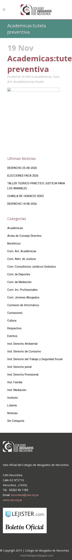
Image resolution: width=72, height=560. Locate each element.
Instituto (12, 397)
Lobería (12, 405)
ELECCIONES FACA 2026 (22, 175)
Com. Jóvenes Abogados (23, 297)
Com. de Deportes (18, 274)
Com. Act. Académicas (21, 251)
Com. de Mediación (19, 282)
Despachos (14, 328)
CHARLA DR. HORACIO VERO (25, 196)
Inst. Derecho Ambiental (22, 343)
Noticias (12, 413)
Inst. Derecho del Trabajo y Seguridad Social (34, 359)
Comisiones (14, 313)
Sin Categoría (15, 421)
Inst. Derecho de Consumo (24, 351)
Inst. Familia (14, 382)
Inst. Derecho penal (19, 367)
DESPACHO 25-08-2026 (22, 168)
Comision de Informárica (23, 305)
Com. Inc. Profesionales (22, 289)
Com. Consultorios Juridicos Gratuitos (31, 266)
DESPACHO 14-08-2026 (22, 203)
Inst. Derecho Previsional (22, 374)
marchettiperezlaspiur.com (36, 555)
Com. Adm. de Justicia (21, 259)
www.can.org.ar (12, 500)
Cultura (11, 320)
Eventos (12, 336)
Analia (39, 81)
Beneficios (14, 243)
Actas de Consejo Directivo (24, 235)
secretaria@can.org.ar (25, 495)
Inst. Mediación (16, 390)
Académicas (43, 76)
